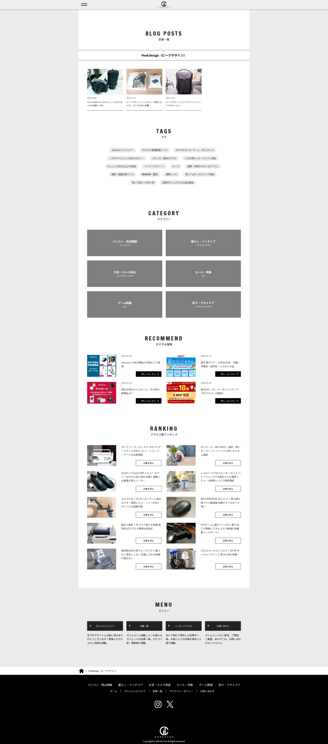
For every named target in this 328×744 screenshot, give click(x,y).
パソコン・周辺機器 (100, 685)
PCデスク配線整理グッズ (154, 150)
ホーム (113, 691)
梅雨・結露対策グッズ (122, 174)
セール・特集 (185, 685)
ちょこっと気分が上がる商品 (121, 166)
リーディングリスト (184, 625)
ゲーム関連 (206, 685)
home (81, 670)
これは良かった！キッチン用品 (200, 158)
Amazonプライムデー (123, 150)
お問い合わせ (223, 625)
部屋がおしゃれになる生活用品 (178, 182)
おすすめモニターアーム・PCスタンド (195, 150)
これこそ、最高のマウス (164, 158)
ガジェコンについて (105, 625)
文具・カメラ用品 (160, 685)
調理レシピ (171, 174)
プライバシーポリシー (181, 691)
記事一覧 (144, 625)
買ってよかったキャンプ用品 (199, 174)
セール (175, 166)
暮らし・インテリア (130, 685)
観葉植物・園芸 (150, 174)
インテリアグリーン (154, 166)
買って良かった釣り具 (143, 182)
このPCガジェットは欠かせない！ (127, 158)
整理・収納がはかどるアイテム (202, 166)
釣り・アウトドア (230, 685)
